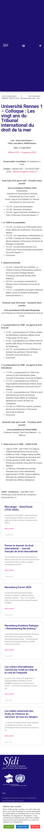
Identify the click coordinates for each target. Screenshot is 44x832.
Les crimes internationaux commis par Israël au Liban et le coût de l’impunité (21, 669)
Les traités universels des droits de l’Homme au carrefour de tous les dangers (21, 714)
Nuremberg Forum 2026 (18, 587)
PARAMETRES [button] (22, 827)
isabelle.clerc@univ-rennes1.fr (24, 172)
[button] (23, 46)
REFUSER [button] (35, 827)
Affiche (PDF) (13, 152)
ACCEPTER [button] (9, 827)
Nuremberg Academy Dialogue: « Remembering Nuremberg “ (22, 627)
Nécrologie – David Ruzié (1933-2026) (19, 508)
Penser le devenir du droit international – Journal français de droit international (21, 548)
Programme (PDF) (28, 152)
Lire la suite (9, 528)
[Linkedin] (40, 45)
